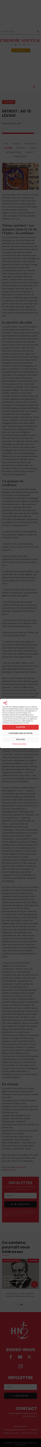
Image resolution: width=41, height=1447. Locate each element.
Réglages (20, 739)
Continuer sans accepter (20, 733)
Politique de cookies (19, 744)
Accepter (20, 727)
